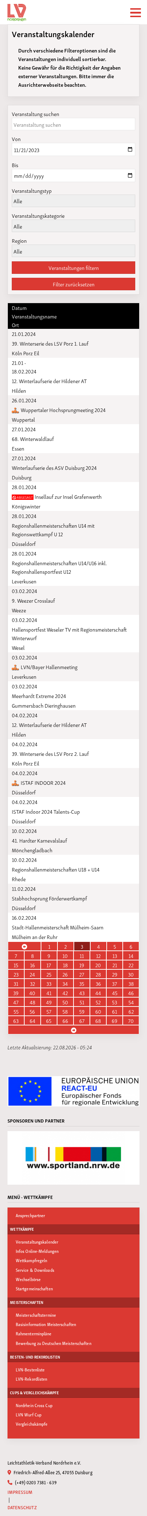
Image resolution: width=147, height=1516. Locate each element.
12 (98, 955)
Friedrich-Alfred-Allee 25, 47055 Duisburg (52, 1472)
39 (16, 992)
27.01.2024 (24, 429)
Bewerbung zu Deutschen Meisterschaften (53, 1343)
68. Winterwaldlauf (33, 438)
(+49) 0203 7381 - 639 (35, 1482)
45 (114, 992)
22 (130, 964)
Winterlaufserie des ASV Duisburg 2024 (54, 467)
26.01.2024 (24, 400)
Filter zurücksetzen (74, 284)
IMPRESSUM (20, 1492)
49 (49, 1002)
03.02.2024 (24, 590)
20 (98, 964)
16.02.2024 (24, 917)
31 (16, 983)
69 (114, 1020)
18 (65, 964)
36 (98, 983)
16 (32, 964)
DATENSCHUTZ (22, 1507)
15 (16, 964)
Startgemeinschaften (34, 1288)
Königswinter (26, 506)
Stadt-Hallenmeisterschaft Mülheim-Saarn (57, 927)
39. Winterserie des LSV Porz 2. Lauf (50, 753)
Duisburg (21, 477)
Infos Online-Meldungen (37, 1251)
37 (114, 983)
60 (98, 1011)
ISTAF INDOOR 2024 (43, 782)
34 (65, 983)
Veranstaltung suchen (35, 113)
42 (65, 992)
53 (114, 1002)
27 (81, 974)
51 (82, 1002)
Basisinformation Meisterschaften (46, 1324)
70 (131, 1020)
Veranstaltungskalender (37, 1241)
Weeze (19, 610)
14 (130, 955)
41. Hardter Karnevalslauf (39, 840)
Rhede (19, 878)
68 (98, 1020)
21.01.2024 (24, 333)
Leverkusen (24, 581)
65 (48, 1020)
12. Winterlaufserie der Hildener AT (49, 380)
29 (114, 974)
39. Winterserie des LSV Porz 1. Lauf (50, 343)
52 (98, 1002)
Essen (18, 448)
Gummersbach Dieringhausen (44, 705)
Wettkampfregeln (31, 1260)
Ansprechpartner (30, 1215)
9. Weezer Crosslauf (33, 600)
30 (131, 974)
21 (114, 964)
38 (131, 983)
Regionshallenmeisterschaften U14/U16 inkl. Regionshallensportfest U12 (59, 567)
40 (32, 992)
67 (82, 1020)
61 (114, 1011)
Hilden (19, 390)
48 (32, 1002)
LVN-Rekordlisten (31, 1378)
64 (32, 1020)
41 (48, 992)
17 (48, 964)
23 (16, 974)
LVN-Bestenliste (30, 1369)
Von (16, 138)
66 (65, 1020)
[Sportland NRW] (73, 1158)
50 (65, 1002)
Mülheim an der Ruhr (34, 936)
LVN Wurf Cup (28, 1414)
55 (16, 1011)
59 (82, 1011)
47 (16, 1002)
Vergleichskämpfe (32, 1423)
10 (65, 955)
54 (131, 1002)
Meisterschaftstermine (36, 1315)
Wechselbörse (28, 1279)
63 (16, 1020)
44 (98, 992)
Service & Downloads (35, 1270)
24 (32, 974)
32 (32, 983)
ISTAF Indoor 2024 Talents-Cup (46, 811)
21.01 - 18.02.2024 (24, 366)
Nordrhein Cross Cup (34, 1405)
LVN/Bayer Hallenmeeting (48, 666)
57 (48, 1011)
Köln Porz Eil (25, 352)
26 (65, 974)
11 (82, 955)
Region (19, 240)
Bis (15, 164)
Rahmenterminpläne (34, 1333)
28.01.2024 (24, 486)
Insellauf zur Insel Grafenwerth (59, 496)
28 (98, 974)
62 (131, 1011)
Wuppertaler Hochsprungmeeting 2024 (63, 409)
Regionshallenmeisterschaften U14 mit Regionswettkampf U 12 (53, 529)
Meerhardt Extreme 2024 (39, 695)
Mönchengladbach (32, 849)
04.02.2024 (24, 715)
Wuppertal (23, 419)
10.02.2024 (24, 830)
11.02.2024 (24, 888)
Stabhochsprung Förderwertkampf (49, 898)
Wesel (18, 647)
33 (48, 983)
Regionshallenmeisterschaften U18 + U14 (56, 869)
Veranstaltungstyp (32, 190)
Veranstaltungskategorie (38, 215)
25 (48, 974)
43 (82, 992)
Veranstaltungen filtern (74, 267)
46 (131, 992)
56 (32, 1011)
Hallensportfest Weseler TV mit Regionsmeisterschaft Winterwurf (69, 633)
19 (81, 964)
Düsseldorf (24, 543)
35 (81, 983)
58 (65, 1011)
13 (114, 955)
